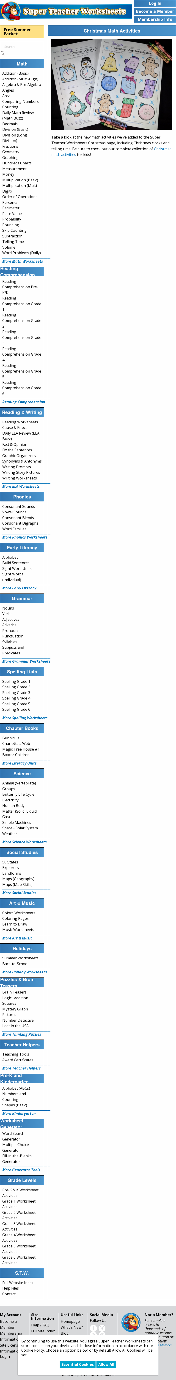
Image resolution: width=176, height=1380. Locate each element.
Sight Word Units (17, 568)
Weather (9, 833)
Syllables (9, 641)
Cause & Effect (14, 427)
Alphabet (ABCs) (16, 1088)
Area (6, 95)
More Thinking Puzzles (21, 1034)
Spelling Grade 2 (16, 686)
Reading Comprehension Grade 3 (21, 337)
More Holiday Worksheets (24, 971)
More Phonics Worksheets (24, 537)
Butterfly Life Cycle (18, 794)
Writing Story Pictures (21, 472)
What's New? (72, 1327)
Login (5, 1356)
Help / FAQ (40, 1325)
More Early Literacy (19, 588)
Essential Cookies (78, 1364)
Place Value (12, 213)
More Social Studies (19, 892)
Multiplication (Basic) (20, 179)
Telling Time (13, 241)
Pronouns (10, 630)
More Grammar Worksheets (26, 661)
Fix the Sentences (17, 449)
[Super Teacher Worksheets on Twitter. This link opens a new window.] (102, 1328)
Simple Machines (16, 822)
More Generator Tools (21, 1169)
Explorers (10, 867)
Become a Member (158, 1345)
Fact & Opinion (14, 444)
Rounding (10, 224)
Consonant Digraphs (20, 523)
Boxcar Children (16, 754)
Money (8, 174)
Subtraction (12, 236)
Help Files (10, 1288)
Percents (9, 202)
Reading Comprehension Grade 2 (21, 321)
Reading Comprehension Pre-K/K (20, 287)
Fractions (10, 146)
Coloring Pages (15, 918)
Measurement (14, 168)
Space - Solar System (20, 827)
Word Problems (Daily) (21, 252)
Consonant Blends (18, 517)
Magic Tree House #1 (21, 749)
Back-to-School (15, 963)
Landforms (11, 873)
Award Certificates (17, 1059)
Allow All (106, 1364)
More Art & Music (17, 938)
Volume (8, 247)
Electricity (10, 800)
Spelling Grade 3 (16, 692)
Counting (10, 106)
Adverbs (9, 624)
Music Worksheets (18, 929)
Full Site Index (43, 1331)
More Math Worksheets (22, 261)
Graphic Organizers (19, 455)
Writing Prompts (16, 466)
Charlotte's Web (16, 743)
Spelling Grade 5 (16, 703)
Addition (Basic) (15, 73)
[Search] (2, 52)
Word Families (14, 528)
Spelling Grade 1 (16, 681)
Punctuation (12, 636)
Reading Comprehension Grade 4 (21, 354)
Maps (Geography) (18, 878)
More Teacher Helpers (21, 1068)
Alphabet (10, 557)
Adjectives (10, 619)
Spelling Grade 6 (16, 709)
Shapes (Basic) (14, 1105)
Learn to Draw (14, 924)
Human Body (13, 805)
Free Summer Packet (17, 31)
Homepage (70, 1321)
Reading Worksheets (20, 422)
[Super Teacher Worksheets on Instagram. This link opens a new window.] (102, 1334)
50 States (10, 862)
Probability (11, 219)
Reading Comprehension (23, 401)
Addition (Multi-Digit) (20, 79)
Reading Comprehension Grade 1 (21, 304)
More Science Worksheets (24, 841)
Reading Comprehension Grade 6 (21, 388)
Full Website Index (17, 1282)
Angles (8, 90)
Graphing (10, 157)
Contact (9, 1293)
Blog (65, 1333)
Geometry (10, 151)
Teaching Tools (15, 1054)
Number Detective (18, 1020)
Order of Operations (19, 196)
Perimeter (10, 207)
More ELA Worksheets (21, 486)
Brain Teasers (14, 992)
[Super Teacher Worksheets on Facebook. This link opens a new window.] (93, 1328)
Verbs (7, 613)
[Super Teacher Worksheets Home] (66, 11)
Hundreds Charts (17, 163)
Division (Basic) (15, 129)
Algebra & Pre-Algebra (21, 84)
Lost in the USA (15, 1025)
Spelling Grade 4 (16, 698)
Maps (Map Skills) (17, 884)
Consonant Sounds (18, 506)
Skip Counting (14, 230)
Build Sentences (16, 562)
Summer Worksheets (20, 958)
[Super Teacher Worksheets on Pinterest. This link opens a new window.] (93, 1334)
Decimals (10, 123)
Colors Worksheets (18, 912)
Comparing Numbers (20, 101)
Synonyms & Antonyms (22, 461)
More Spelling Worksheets (25, 717)
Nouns (8, 608)
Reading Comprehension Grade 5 (21, 371)
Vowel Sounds (14, 511)
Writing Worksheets (19, 478)
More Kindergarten (19, 1113)
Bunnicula (10, 737)
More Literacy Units (19, 763)
